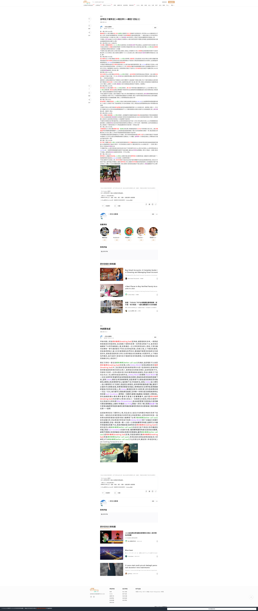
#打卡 (144, 591)
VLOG (138, 5)
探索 (115, 5)
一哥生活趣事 (108, 27)
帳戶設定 (124, 594)
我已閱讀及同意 (211, 609)
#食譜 (147, 591)
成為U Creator (107, 5)
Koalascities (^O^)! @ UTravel (116, 237)
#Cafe (151, 591)
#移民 (162, 591)
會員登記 (164, 2)
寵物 (164, 5)
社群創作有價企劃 (88, 5)
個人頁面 (124, 591)
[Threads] (89, 110)
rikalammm (141, 237)
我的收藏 (124, 596)
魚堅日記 (104, 237)
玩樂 (153, 5)
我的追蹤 (124, 598)
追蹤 (155, 27)
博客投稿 (112, 602)
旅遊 (146, 5)
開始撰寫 (171, 2)
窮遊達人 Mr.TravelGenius (129, 237)
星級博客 (125, 5)
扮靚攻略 (127, 197)
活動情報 (133, 197)
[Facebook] (89, 103)
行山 (167, 5)
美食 (142, 5)
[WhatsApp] (89, 106)
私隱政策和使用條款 (41, 608)
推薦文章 (119, 5)
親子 (156, 5)
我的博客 (124, 600)
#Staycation (156, 591)
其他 (101, 326)
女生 (149, 5)
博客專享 (131, 5)
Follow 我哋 (129, 200)
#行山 (140, 591)
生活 (160, 5)
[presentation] (100, 232)
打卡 (108, 197)
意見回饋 (112, 600)
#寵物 (137, 591)
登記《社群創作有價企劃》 (117, 193)
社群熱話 (98, 5)
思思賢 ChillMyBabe (153, 237)
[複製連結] (89, 114)
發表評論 (104, 251)
